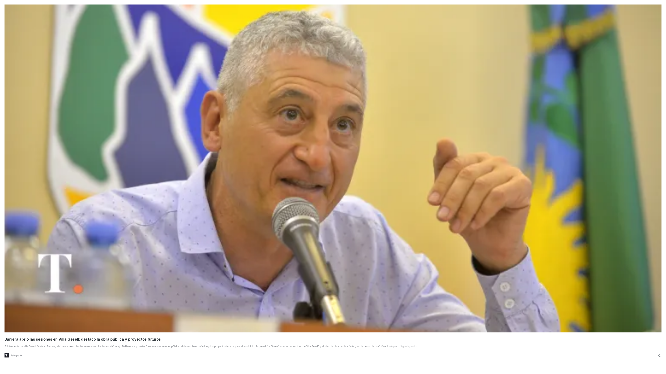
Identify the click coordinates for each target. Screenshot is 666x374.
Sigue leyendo (408, 346)
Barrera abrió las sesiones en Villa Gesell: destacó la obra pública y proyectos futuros (83, 339)
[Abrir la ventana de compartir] (659, 354)
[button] (333, 168)
